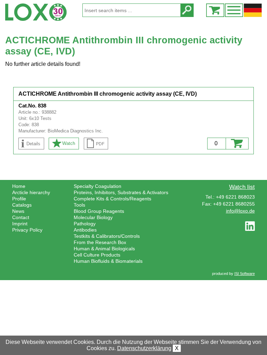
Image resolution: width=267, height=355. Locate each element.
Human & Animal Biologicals (104, 248)
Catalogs (22, 205)
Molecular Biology (93, 217)
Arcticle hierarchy (31, 192)
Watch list (242, 186)
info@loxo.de (240, 211)
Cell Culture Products (97, 255)
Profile (19, 198)
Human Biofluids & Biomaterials (108, 261)
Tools (79, 205)
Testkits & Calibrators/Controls (107, 236)
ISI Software (244, 273)
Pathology (85, 223)
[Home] (43, 12)
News (18, 211)
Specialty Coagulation (97, 186)
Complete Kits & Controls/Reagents (112, 198)
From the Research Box (100, 242)
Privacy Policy (27, 230)
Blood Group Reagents (99, 211)
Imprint (19, 223)
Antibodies (85, 230)
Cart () (215, 10)
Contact (20, 217)
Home (18, 186)
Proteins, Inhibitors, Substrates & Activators (121, 192)
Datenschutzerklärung (144, 348)
